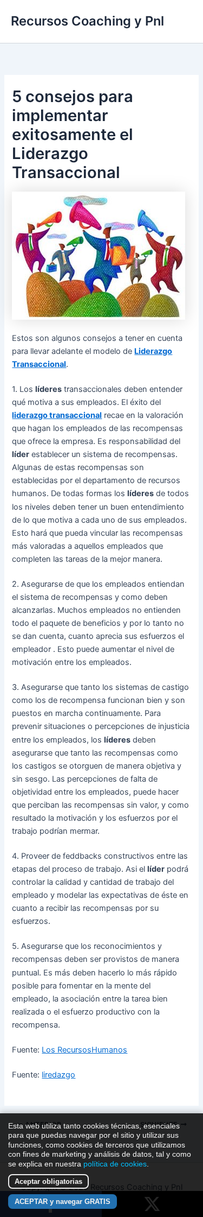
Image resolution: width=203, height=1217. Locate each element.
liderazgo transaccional (57, 415)
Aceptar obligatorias (48, 1181)
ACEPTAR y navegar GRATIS (62, 1201)
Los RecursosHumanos (84, 1050)
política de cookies (115, 1163)
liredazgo (58, 1075)
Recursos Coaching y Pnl (87, 21)
